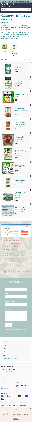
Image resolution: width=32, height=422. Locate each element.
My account (4, 378)
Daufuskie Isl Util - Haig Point (13, 260)
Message (8, 309)
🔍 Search (4, 373)
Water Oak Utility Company (13, 262)
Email (6, 294)
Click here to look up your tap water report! (15, 265)
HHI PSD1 (7, 252)
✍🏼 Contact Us (5, 376)
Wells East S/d (9, 257)
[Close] (30, 408)
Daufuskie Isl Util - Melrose (12, 258)
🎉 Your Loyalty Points (7, 371)
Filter (5, 60)
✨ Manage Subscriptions (8, 369)
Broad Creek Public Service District (15, 255)
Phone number (9, 301)
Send (8, 325)
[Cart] (26, 5)
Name (7, 286)
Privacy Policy (13, 331)
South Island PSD (10, 253)
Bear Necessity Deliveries (8, 5)
